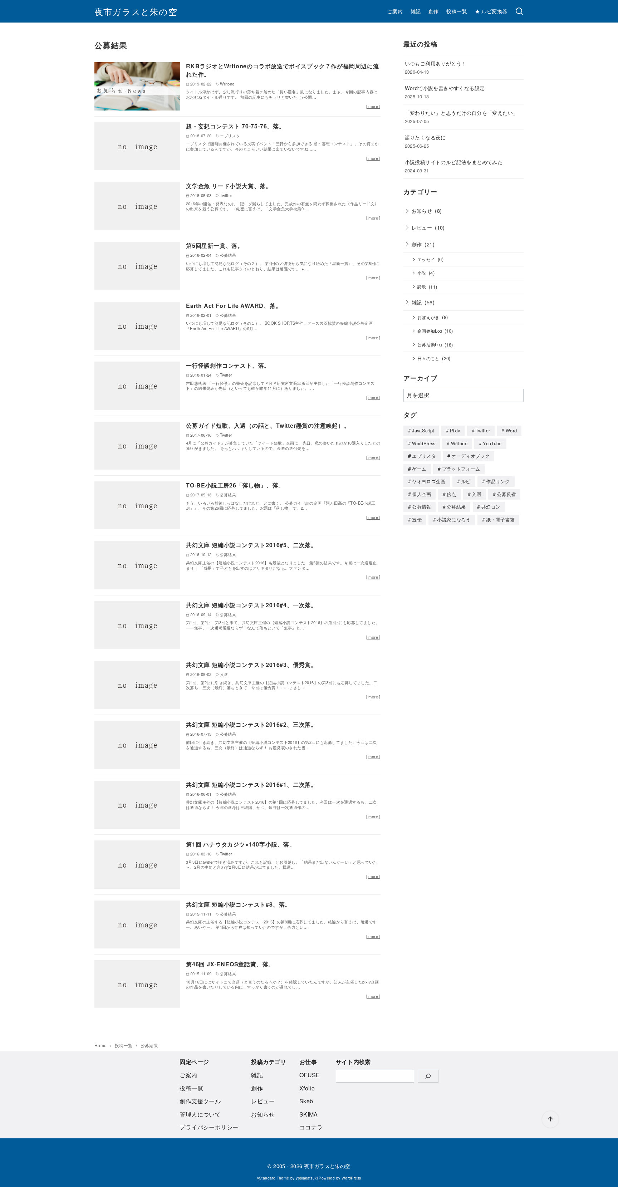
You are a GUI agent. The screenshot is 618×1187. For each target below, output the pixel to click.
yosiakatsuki (307, 1178)
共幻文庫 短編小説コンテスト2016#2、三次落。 (251, 724)
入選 (476, 494)
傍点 (451, 494)
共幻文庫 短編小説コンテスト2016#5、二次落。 (251, 545)
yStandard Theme (273, 1178)
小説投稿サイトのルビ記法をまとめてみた (454, 162)
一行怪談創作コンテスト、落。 (228, 365)
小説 (421, 273)
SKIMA (308, 1114)
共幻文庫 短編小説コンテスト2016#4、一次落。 (251, 605)
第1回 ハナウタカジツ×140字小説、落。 (240, 844)
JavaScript (423, 430)
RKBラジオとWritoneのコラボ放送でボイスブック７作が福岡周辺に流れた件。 (282, 70)
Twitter (483, 430)
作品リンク (498, 481)
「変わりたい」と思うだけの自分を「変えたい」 (461, 112)
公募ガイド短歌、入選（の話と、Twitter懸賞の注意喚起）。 (268, 425)
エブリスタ (424, 455)
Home (101, 1045)
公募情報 (421, 506)
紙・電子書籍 (500, 519)
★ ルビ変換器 (491, 11)
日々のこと (428, 358)
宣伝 (417, 519)
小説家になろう (453, 519)
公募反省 (506, 494)
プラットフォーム (461, 468)
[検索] (519, 11)
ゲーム (419, 468)
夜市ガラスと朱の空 (135, 11)
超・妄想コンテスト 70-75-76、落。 (235, 126)
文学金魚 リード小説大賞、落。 (229, 186)
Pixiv (455, 430)
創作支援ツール (200, 1101)
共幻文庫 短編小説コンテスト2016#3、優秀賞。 (251, 665)
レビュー (422, 227)
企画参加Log (429, 331)
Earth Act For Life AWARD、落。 (234, 305)
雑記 (416, 11)
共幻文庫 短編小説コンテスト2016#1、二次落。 (251, 784)
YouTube (492, 443)
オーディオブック (470, 455)
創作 (433, 11)
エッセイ (426, 259)
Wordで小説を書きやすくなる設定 (445, 88)
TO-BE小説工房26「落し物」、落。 (235, 485)
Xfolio (307, 1088)
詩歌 (421, 286)
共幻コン (490, 506)
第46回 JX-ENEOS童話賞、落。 (230, 964)
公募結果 (456, 506)
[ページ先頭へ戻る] (550, 1119)
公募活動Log (429, 344)
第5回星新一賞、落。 (215, 245)
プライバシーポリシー (209, 1127)
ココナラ (311, 1127)
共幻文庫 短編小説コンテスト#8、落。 (238, 904)
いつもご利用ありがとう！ (436, 63)
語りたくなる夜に (425, 137)
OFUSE (309, 1075)
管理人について (200, 1114)
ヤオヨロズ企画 (428, 481)
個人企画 (421, 494)
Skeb (306, 1101)
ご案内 (395, 11)
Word (511, 430)
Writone (459, 443)
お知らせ (422, 210)
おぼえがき (428, 317)
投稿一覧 (456, 11)
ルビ (466, 481)
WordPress (423, 443)
